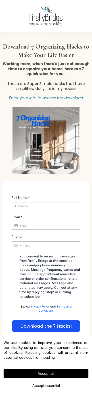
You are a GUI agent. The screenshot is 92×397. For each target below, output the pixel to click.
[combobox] (17, 246)
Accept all (46, 373)
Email (17, 217)
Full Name (21, 198)
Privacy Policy (40, 306)
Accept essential (46, 385)
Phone (17, 236)
